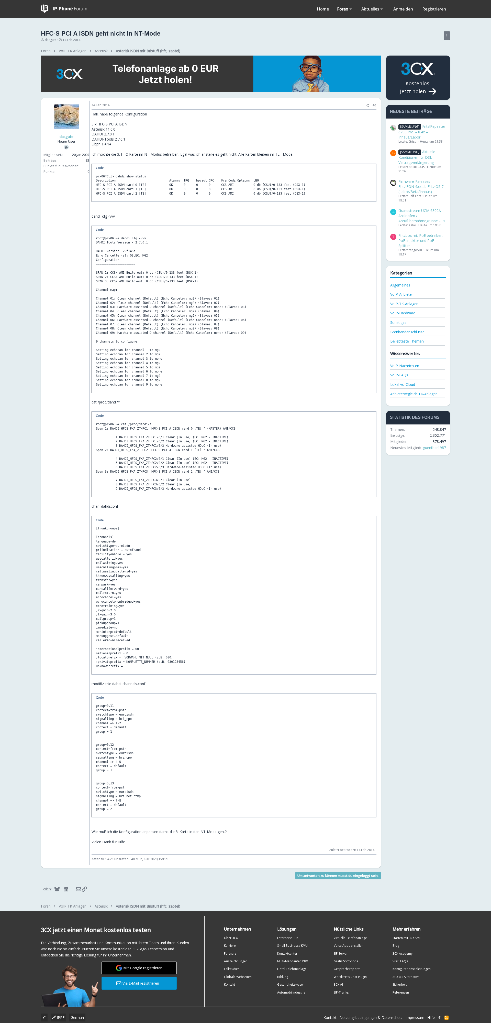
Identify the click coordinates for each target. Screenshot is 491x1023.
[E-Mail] (75, 889)
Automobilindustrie (291, 992)
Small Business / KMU (292, 945)
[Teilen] (367, 105)
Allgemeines (400, 285)
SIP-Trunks (341, 992)
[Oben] (439, 1018)
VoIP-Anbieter (401, 294)
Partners (230, 953)
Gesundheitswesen (291, 984)
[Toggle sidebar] (447, 35)
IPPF (60, 1017)
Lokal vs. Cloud (402, 384)
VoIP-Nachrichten (404, 365)
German (77, 1017)
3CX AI (338, 984)
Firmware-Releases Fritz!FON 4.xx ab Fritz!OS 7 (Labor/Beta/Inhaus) (420, 186)
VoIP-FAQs (399, 374)
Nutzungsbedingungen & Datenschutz (371, 1017)
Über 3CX (231, 938)
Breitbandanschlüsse (407, 331)
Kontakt (229, 984)
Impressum (415, 1017)
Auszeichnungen (236, 961)
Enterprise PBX (287, 938)
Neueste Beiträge (411, 111)
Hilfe (431, 1017)
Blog (396, 945)
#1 (374, 105)
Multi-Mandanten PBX (292, 961)
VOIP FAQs (400, 961)
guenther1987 (434, 447)
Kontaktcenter (287, 953)
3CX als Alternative (406, 977)
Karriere (230, 945)
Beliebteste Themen (407, 341)
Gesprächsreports (347, 969)
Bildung (282, 977)
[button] (350, 9)
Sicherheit (400, 984)
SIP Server (341, 953)
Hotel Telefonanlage (292, 969)
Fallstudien (232, 969)
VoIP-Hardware (402, 313)
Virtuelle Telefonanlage (350, 938)
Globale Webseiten (238, 977)
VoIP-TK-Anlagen (404, 303)
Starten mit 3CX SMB (407, 938)
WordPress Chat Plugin (350, 977)
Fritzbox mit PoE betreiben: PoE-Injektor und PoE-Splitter (420, 240)
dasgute (51, 40)
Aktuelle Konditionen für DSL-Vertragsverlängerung (416, 157)
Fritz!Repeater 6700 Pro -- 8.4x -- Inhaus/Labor (421, 131)
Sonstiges (398, 322)
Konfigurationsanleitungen (412, 969)
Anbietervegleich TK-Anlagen (414, 393)
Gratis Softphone (346, 961)
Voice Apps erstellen (348, 945)
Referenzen (401, 992)
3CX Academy (402, 953)
